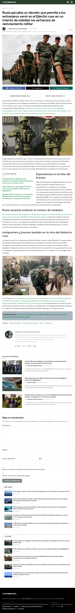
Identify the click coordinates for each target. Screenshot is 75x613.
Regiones (24, 31)
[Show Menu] (68, 2)
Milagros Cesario (31, 382)
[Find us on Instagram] (56, 606)
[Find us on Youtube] (61, 606)
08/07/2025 (33, 29)
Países (19, 31)
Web (40, 458)
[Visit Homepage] (9, 2)
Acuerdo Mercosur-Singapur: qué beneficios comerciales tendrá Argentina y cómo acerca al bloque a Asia (17, 181)
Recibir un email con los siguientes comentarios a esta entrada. (23, 469)
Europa (14, 31)
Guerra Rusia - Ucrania (30, 323)
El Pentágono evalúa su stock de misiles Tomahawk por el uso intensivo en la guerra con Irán (41, 491)
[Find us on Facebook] (51, 606)
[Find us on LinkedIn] (59, 606)
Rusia (29, 31)
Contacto (16, 606)
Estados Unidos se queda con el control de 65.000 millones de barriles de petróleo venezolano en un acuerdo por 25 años (17, 196)
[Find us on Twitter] (54, 606)
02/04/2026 (17, 493)
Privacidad (21, 609)
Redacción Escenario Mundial (18, 29)
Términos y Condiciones (8, 609)
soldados (49, 323)
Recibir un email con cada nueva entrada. (16, 476)
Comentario (7, 425)
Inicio (3, 8)
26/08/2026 (17, 511)
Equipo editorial (6, 606)
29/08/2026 (17, 519)
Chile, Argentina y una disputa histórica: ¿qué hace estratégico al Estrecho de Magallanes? (16, 189)
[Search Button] (72, 2)
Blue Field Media (26, 598)
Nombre (5, 450)
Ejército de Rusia (15, 323)
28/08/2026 (17, 503)
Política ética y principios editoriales (31, 606)
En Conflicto (10, 8)
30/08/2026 (47, 365)
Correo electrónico (9, 458)
